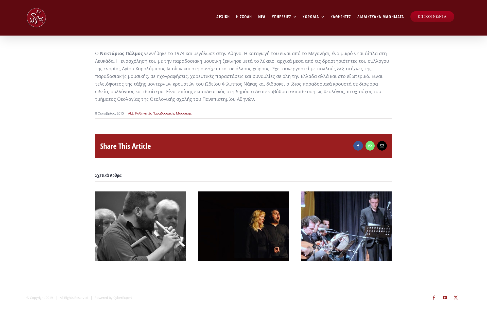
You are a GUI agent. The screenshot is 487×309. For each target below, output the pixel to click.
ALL (131, 113)
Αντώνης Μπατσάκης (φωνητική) (243, 226)
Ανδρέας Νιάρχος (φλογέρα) (140, 226)
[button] (99, 226)
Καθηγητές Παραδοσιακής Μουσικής (163, 113)
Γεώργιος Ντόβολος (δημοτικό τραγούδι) (346, 226)
